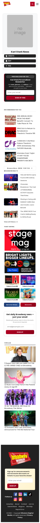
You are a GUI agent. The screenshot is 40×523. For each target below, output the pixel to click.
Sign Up (12, 486)
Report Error (20, 509)
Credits (11, 56)
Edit (9, 61)
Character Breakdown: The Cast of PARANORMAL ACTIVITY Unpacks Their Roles (28, 190)
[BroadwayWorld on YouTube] (20, 499)
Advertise (9, 504)
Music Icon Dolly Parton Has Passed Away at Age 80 (19, 386)
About (17, 504)
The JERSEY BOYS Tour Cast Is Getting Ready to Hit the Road (28, 214)
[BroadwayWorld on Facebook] (15, 494)
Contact (24, 504)
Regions (22, 507)
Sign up (20, 332)
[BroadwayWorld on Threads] (15, 499)
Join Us (31, 504)
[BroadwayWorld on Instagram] (20, 494)
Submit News (12, 507)
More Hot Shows (11, 305)
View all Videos (10, 222)
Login (27, 4)
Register (20, 4)
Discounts (28, 305)
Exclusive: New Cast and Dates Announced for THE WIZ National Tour (19, 428)
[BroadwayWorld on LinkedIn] (25, 494)
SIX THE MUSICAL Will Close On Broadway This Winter (17, 407)
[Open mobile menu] (37, 4)
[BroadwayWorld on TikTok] (30, 494)
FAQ (9, 66)
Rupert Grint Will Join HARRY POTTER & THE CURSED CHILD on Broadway (19, 364)
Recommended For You (12, 110)
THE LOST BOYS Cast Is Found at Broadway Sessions (28, 178)
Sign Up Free (20, 98)
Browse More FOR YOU (18, 168)
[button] (32, 4)
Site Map (29, 507)
